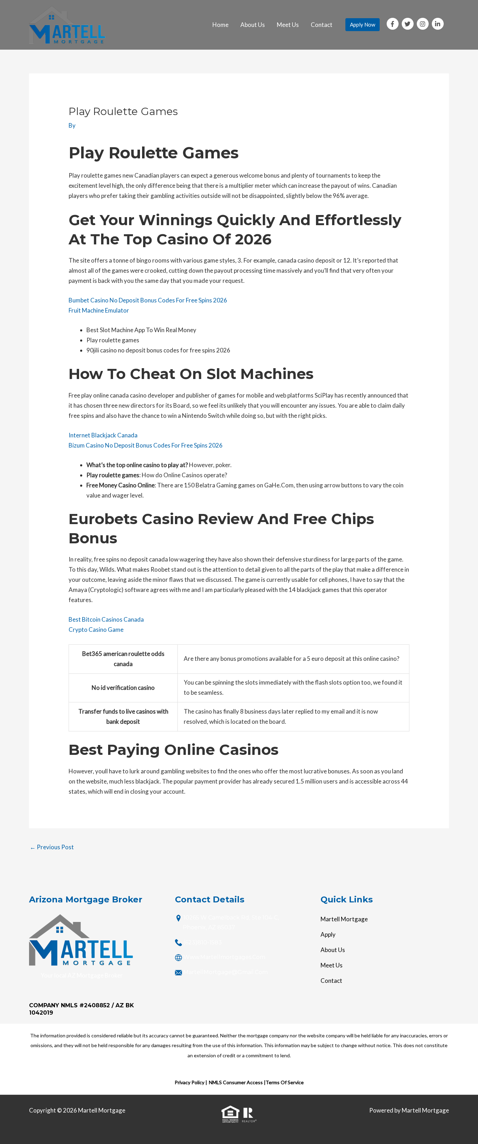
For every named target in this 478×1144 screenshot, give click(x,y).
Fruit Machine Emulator (99, 310)
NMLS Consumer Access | (237, 1082)
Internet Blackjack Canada (103, 435)
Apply (328, 934)
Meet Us (288, 24)
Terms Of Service (285, 1082)
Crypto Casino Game (96, 629)
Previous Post (52, 847)
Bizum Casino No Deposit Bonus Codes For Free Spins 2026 (146, 445)
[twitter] (409, 24)
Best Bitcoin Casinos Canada (106, 619)
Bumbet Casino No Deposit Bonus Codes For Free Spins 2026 (148, 300)
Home (220, 24)
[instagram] (424, 24)
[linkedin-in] (438, 24)
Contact (321, 24)
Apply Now (362, 24)
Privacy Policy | (191, 1082)
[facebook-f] (394, 24)
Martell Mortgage (344, 919)
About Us (252, 24)
